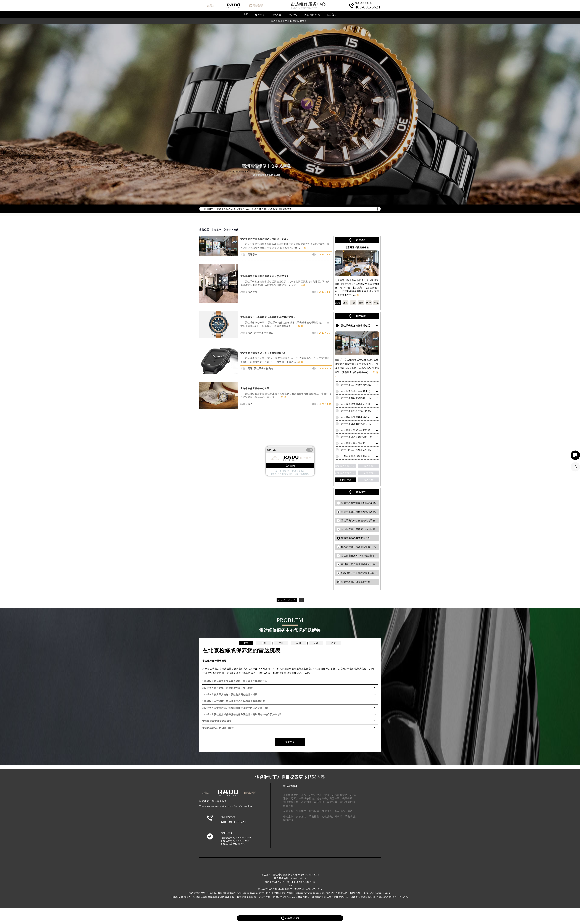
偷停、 (328, 795)
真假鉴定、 (302, 816)
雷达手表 (252, 254)
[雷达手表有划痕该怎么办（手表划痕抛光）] (218, 373)
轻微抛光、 (328, 816)
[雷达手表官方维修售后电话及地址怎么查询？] (218, 255)
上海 (345, 303)
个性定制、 (289, 816)
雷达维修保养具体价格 (214, 660)
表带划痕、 (320, 802)
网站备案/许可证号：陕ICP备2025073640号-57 (290, 882)
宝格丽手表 (346, 480)
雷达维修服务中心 (308, 4)
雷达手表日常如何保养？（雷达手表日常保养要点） (369, 424)
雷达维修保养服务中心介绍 (254, 388)
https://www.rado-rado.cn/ (311, 893)
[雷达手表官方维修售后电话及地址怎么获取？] (218, 301)
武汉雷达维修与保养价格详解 (345, 466)
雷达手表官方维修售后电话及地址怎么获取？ (264, 276)
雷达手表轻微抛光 (263, 368)
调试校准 (288, 820)
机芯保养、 (315, 811)
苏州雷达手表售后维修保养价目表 (345, 473)
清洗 (350, 811)
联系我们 (331, 14)
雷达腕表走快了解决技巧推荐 (218, 728)
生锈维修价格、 (308, 798)
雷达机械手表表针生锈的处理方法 (359, 417)
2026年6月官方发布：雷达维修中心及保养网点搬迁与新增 (233, 701)
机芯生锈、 (323, 798)
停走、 (320, 795)
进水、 (354, 795)
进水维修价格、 (341, 795)
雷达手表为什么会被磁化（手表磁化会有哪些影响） (268, 317)
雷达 (250, 333)
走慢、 (313, 795)
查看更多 (290, 742)
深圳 (361, 303)
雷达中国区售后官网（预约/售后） (344, 893)
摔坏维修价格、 (349, 802)
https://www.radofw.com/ (377, 893)
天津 (368, 303)
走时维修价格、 (292, 795)
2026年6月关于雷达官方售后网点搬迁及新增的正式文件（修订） (237, 708)
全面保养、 (341, 811)
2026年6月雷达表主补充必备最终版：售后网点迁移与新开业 (234, 681)
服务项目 (260, 14)
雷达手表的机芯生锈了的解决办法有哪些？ (364, 411)
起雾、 (295, 798)
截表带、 (340, 816)
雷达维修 (368, 466)
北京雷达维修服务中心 (357, 247)
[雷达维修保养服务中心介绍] (218, 408)
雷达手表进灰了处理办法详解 (356, 437)
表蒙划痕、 (333, 802)
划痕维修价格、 (292, 802)
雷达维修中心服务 (221, 229)
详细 (303, 248)
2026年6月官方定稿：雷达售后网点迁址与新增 (227, 688)
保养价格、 (289, 811)
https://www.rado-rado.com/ (243, 893)
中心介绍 (292, 14)
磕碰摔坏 (288, 805)
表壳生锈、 (335, 798)
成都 (376, 303)
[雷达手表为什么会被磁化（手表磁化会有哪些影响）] (218, 337)
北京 (337, 303)
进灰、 (287, 798)
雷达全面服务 (290, 786)
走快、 (305, 795)
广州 (353, 303)
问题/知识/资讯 (312, 14)
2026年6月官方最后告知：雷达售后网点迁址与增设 (230, 694)
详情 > (358, 295)
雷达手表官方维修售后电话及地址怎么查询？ (264, 239)
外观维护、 (302, 811)
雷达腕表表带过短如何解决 (216, 721)
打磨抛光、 (328, 811)
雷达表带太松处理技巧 (353, 443)
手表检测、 (315, 816)
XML (290, 885)
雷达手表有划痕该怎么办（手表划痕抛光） (263, 353)
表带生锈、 (348, 798)
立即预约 (290, 465)
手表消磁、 (351, 816)
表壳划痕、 (307, 802)
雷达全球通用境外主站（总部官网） (208, 893)
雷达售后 (368, 480)
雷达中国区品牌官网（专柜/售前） (277, 893)
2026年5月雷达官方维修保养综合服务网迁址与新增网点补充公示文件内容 (242, 714)
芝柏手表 (368, 473)
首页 (246, 14)
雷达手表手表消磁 (263, 333)
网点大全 (276, 14)
